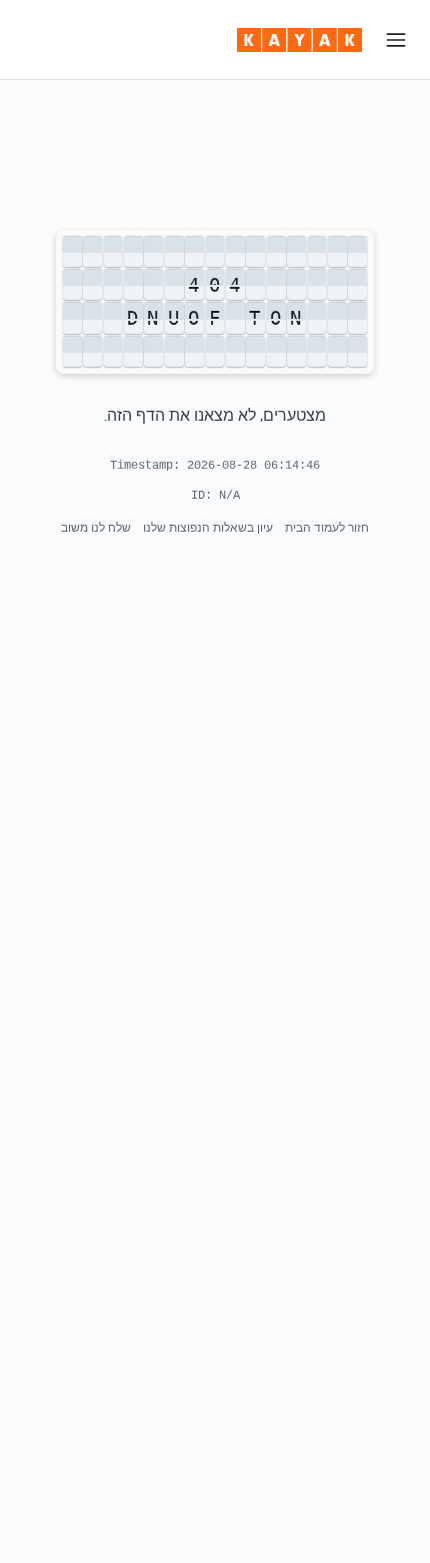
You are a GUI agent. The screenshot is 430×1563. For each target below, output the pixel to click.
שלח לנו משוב (96, 527)
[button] (396, 40)
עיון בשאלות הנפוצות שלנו (208, 527)
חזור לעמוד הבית (327, 527)
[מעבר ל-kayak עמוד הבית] (299, 40)
